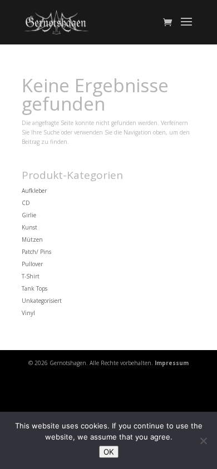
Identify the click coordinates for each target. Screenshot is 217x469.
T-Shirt (31, 276)
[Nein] (203, 440)
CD (26, 203)
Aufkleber (34, 190)
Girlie (29, 215)
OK (108, 451)
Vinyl (28, 313)
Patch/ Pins (36, 252)
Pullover (32, 264)
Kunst (29, 227)
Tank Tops (34, 288)
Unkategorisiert (42, 301)
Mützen (32, 239)
